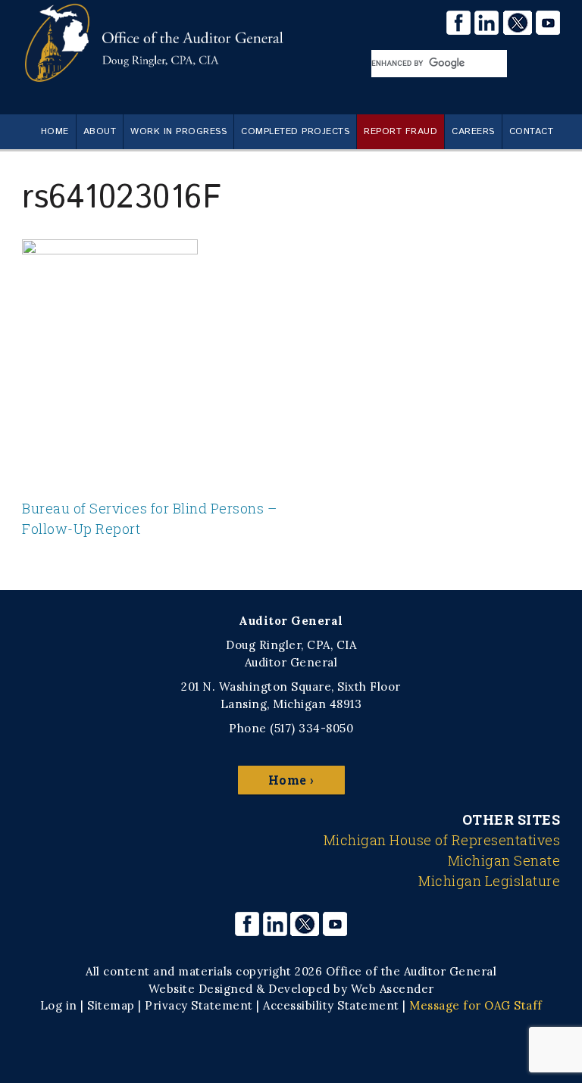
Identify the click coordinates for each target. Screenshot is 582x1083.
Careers (473, 131)
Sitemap (111, 1005)
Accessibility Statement (331, 1005)
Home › (291, 780)
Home (55, 131)
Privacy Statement (199, 1005)
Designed (226, 989)
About (100, 131)
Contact (531, 131)
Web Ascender (392, 989)
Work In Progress (178, 131)
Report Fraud (400, 131)
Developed (299, 989)
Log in (58, 1005)
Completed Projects (295, 131)
